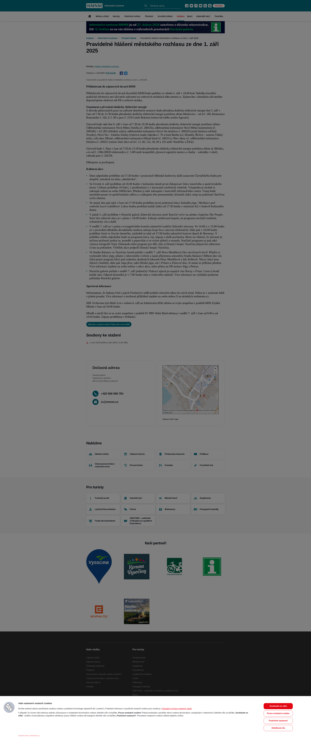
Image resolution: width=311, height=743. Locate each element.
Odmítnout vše (278, 728)
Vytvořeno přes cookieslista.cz (29, 736)
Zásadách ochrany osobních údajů (177, 709)
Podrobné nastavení (278, 721)
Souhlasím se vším (278, 706)
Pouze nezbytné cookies (278, 713)
